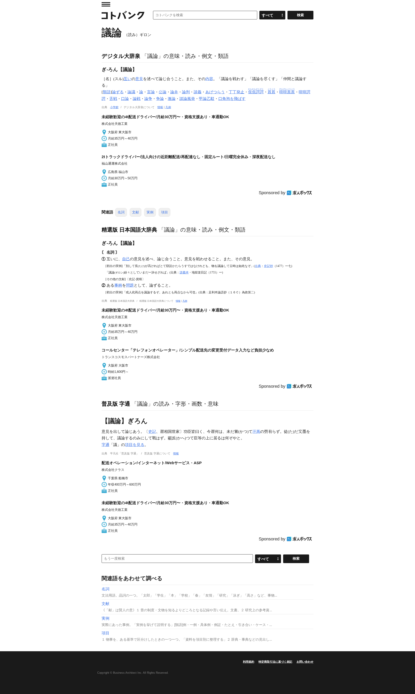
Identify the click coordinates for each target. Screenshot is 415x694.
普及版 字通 (116, 404)
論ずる (118, 92)
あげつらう (215, 92)
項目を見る (134, 445)
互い (127, 79)
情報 (160, 107)
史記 (152, 431)
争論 (160, 99)
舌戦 (113, 99)
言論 (151, 92)
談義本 (184, 272)
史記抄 (268, 266)
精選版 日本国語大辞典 (129, 230)
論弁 (174, 92)
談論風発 (187, 99)
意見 (139, 79)
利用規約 (248, 661)
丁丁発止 (236, 92)
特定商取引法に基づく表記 (275, 661)
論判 (186, 92)
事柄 (118, 285)
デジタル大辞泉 (121, 56)
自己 (126, 259)
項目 (164, 212)
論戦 (136, 99)
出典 (258, 266)
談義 (197, 92)
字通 (105, 445)
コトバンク (123, 15)
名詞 (121, 212)
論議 (131, 92)
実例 (150, 212)
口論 (125, 99)
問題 (130, 285)
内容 (209, 79)
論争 (148, 99)
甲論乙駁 (206, 99)
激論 (172, 99)
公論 (162, 92)
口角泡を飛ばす (232, 99)
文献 (135, 212)
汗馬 (256, 431)
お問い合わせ (305, 661)
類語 (107, 92)
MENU (106, 4)
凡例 (168, 107)
